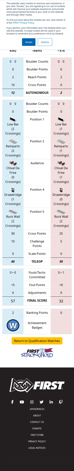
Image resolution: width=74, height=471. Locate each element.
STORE (37, 435)
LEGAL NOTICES (37, 447)
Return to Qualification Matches (37, 341)
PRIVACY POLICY (37, 441)
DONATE (37, 428)
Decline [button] (45, 42)
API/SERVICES (37, 409)
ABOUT (37, 415)
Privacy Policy (23, 22)
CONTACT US (37, 422)
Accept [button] (28, 42)
